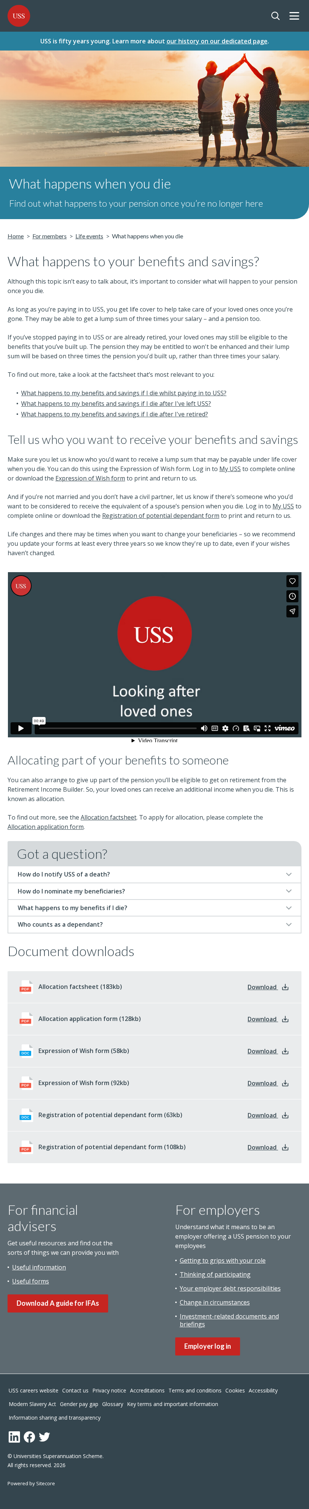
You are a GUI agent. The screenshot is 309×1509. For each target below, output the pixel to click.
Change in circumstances (215, 1302)
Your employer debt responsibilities (230, 1288)
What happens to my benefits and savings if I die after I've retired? (114, 414)
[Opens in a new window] (14, 1437)
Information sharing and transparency (55, 1417)
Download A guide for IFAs (58, 1303)
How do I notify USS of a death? (64, 874)
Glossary (112, 1404)
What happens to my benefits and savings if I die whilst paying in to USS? (123, 393)
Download (268, 987)
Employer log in (207, 1346)
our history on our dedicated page (217, 41)
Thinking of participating (215, 1274)
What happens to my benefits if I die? (72, 908)
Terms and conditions (195, 1390)
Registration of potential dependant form (160, 515)
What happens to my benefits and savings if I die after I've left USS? (116, 403)
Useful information (39, 1267)
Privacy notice (109, 1390)
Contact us (75, 1390)
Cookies (235, 1390)
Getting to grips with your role (223, 1260)
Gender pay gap (79, 1404)
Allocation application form (46, 827)
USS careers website (33, 1390)
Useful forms (30, 1281)
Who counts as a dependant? (60, 924)
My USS (230, 469)
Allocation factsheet (108, 817)
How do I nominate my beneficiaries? (71, 891)
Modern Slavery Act (32, 1404)
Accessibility (263, 1390)
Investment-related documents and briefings (229, 1320)
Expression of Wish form (90, 478)
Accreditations (147, 1390)
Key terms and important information (172, 1404)
